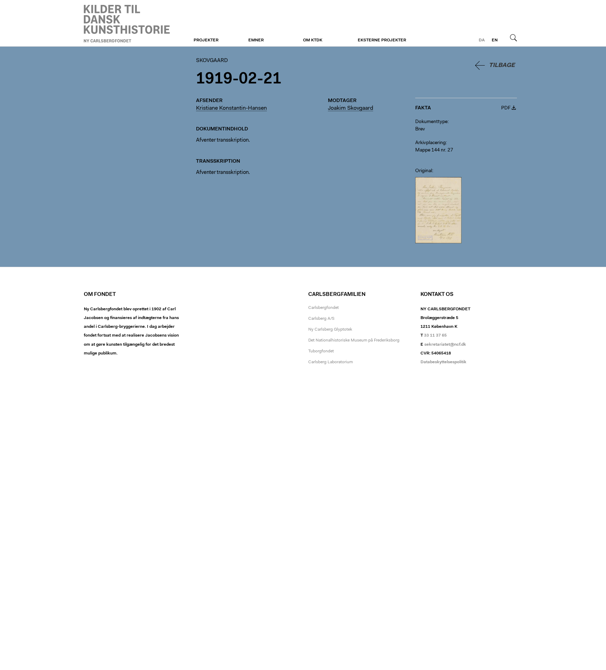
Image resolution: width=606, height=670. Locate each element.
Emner (256, 40)
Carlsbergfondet (323, 308)
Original (423, 171)
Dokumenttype (431, 122)
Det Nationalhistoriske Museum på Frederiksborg (353, 340)
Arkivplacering (430, 143)
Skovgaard (127, 23)
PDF (506, 108)
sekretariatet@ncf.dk (445, 345)
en (495, 40)
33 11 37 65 (435, 335)
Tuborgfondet (321, 351)
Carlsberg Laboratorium (330, 362)
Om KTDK (312, 40)
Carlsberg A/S (321, 319)
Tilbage (502, 65)
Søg (513, 37)
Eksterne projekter (382, 40)
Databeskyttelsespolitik (443, 362)
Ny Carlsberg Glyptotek (330, 329)
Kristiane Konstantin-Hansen (231, 108)
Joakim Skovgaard (350, 108)
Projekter (206, 40)
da (482, 40)
